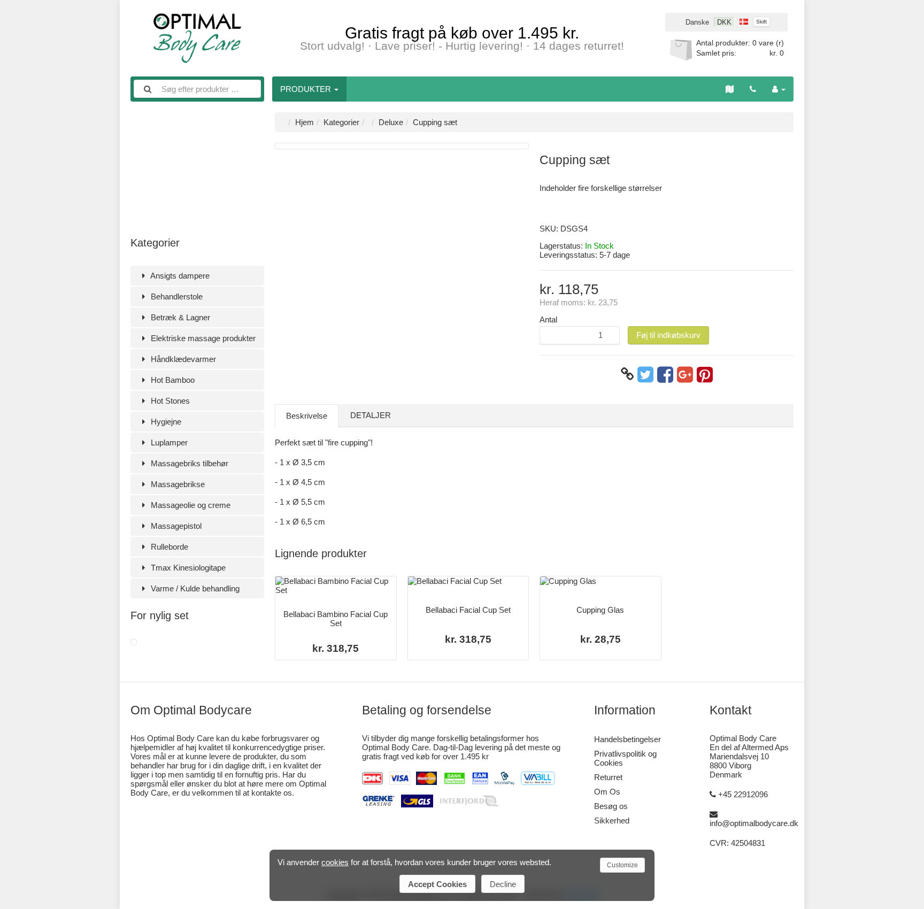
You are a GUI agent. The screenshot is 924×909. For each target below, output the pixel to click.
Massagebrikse (177, 484)
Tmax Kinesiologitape (187, 567)
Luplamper (168, 442)
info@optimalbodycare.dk (754, 823)
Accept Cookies (437, 884)
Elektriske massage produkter (202, 338)
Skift (761, 22)
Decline (503, 884)
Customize (622, 865)
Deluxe (391, 122)
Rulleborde (168, 546)
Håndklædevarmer (182, 359)
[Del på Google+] (685, 374)
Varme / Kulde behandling (194, 588)
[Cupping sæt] (133, 642)
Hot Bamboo (172, 379)
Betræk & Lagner (179, 317)
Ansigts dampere (179, 275)
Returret (608, 777)
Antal (548, 319)
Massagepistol (175, 525)
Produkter (306, 89)
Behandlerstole (176, 296)
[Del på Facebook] (665, 374)
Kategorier (341, 122)
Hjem (304, 122)
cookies (335, 862)
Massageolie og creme (189, 505)
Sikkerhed (611, 820)
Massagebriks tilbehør (188, 463)
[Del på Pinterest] (705, 374)
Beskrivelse (306, 415)
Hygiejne (165, 421)
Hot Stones (169, 400)
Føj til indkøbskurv (668, 335)
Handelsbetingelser (627, 739)
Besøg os (611, 806)
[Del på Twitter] (645, 374)
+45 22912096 (743, 794)
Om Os (607, 791)
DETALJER (370, 415)
